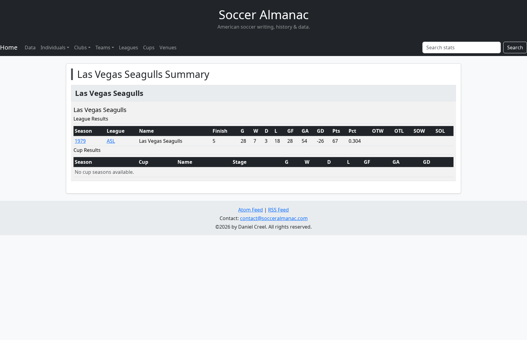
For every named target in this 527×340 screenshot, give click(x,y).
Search (515, 47)
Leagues (128, 47)
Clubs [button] (80, 47)
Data (30, 47)
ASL (111, 141)
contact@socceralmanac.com (274, 218)
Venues (168, 47)
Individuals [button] (53, 47)
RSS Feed (278, 209)
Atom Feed (250, 209)
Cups (149, 47)
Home (8, 47)
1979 (80, 141)
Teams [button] (102, 47)
